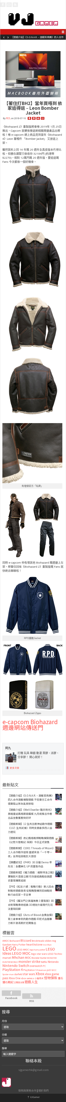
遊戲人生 (31, 981)
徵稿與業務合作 (27, 1090)
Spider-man (8, 974)
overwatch (36, 966)
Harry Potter (19, 944)
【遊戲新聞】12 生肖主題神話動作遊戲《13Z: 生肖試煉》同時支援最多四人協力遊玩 (30, 828)
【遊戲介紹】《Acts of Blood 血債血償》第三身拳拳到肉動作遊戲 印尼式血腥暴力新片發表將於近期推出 (30, 919)
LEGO (9, 948)
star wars (29, 974)
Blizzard (25, 940)
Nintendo (53, 962)
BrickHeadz (38, 940)
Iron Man (47, 944)
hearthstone (34, 944)
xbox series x (27, 978)
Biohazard (15, 940)
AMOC (5, 940)
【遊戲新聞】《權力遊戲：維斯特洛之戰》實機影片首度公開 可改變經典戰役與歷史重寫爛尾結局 (31, 876)
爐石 (60, 978)
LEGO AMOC (23, 949)
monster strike (29, 961)
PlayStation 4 (12, 969)
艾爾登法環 (19, 982)
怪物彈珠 (50, 977)
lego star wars (39, 953)
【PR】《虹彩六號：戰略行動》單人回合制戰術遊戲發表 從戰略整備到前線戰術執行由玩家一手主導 (31, 890)
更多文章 (14, 768)
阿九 (8, 118)
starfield (18, 974)
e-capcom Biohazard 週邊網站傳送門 (30, 724)
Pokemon (41, 970)
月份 (4, 1021)
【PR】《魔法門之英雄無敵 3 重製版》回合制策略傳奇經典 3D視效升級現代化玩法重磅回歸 (31, 905)
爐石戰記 (7, 982)
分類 (4, 1034)
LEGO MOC (21, 953)
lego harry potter (37, 949)
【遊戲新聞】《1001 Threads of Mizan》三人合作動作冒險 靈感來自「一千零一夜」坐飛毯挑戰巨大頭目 (31, 852)
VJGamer (33, 1097)
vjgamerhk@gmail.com (34, 1070)
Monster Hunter (39, 957)
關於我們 (43, 1090)
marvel (6, 957)
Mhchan (18, 957)
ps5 (49, 970)
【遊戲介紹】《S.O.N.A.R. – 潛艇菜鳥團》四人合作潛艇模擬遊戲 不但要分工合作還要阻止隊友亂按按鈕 (31, 799)
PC (44, 965)
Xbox (40, 973)
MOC (28, 957)
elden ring (50, 940)
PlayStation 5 (29, 970)
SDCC (53, 970)
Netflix (44, 961)
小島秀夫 (39, 978)
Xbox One (15, 978)
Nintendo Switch (15, 965)
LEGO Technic (55, 953)
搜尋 (4, 1048)
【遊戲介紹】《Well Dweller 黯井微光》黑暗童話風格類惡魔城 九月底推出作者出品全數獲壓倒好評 (38, 38)
